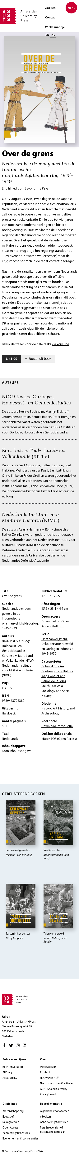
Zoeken (50, 8)
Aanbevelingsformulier (54, 1122)
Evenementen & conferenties (20, 1138)
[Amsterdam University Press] (19, 16)
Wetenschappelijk (13, 1111)
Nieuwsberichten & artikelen (57, 1083)
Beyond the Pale (36, 188)
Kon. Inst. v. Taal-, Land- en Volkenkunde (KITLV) (33, 453)
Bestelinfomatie (51, 1104)
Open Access (10, 1127)
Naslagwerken (10, 1122)
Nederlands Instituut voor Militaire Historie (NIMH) (31, 517)
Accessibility (9, 1078)
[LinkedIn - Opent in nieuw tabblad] (25, 1047)
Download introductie (57, 726)
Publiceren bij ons (14, 1059)
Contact (51, 17)
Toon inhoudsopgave (16, 751)
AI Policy (7, 1072)
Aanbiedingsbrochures (16, 1133)
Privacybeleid (48, 1094)
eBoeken (45, 1116)
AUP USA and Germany (53, 1089)
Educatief (8, 1116)
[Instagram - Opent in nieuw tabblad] (18, 1047)
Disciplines (9, 1104)
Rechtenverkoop (12, 1067)
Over (43, 1059)
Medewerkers (48, 1067)
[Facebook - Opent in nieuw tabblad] (5, 1047)
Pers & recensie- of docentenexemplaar (52, 1130)
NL (53, 35)
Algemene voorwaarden (54, 1111)
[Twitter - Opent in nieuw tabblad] (12, 1047)
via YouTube (60, 344)
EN (47, 35)
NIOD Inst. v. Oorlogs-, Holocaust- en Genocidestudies (36, 399)
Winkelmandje (55, 27)
